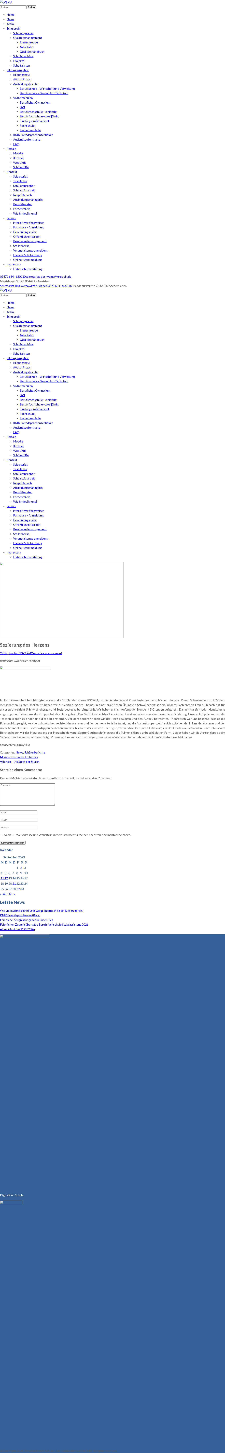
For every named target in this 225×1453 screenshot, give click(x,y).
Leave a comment (51, 653)
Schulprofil (13, 28)
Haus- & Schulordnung (27, 255)
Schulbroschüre (23, 56)
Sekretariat (20, 176)
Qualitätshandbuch (32, 51)
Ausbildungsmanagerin (28, 199)
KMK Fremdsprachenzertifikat (33, 135)
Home (10, 14)
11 (2, 878)
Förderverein (21, 209)
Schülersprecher (24, 185)
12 (6, 878)
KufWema (33, 653)
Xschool (18, 158)
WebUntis (19, 162)
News (10, 19)
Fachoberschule (30, 130)
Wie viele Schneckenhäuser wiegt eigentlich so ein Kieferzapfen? (41, 910)
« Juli (3, 894)
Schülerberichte (34, 752)
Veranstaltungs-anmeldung (30, 250)
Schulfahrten (21, 65)
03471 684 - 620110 (13, 276)
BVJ (22, 107)
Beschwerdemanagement (30, 241)
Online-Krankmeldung (27, 259)
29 (18, 889)
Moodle (18, 153)
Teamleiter (20, 181)
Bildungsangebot (18, 70)
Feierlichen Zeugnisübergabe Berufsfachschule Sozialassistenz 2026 (44, 924)
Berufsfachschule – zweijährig (39, 116)
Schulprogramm (23, 33)
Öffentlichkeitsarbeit (27, 236)
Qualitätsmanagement (27, 37)
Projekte (18, 61)
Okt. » (11, 894)
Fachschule (27, 125)
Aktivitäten (27, 47)
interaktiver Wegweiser (28, 222)
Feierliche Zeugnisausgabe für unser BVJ (26, 920)
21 (14, 883)
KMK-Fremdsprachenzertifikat (20, 915)
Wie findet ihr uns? (25, 213)
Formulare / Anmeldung (28, 227)
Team (10, 24)
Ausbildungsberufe (25, 84)
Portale (11, 148)
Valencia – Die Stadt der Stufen (20, 761)
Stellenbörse (21, 246)
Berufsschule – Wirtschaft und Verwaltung (47, 88)
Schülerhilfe (21, 167)
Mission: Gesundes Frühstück (19, 757)
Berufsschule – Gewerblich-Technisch (44, 93)
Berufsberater (22, 204)
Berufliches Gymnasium (35, 102)
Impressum (14, 264)
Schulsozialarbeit (24, 190)
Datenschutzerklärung (27, 269)
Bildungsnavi (21, 74)
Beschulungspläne (25, 232)
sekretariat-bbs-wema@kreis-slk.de (48, 276)
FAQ (16, 144)
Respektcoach (22, 195)
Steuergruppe (29, 42)
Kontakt (12, 172)
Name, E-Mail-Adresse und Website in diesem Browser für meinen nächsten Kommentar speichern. (67, 835)
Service (11, 218)
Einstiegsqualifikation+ (34, 121)
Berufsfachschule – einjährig (38, 111)
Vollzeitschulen (23, 98)
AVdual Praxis (22, 79)
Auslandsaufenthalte (26, 139)
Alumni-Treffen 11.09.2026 (17, 929)
